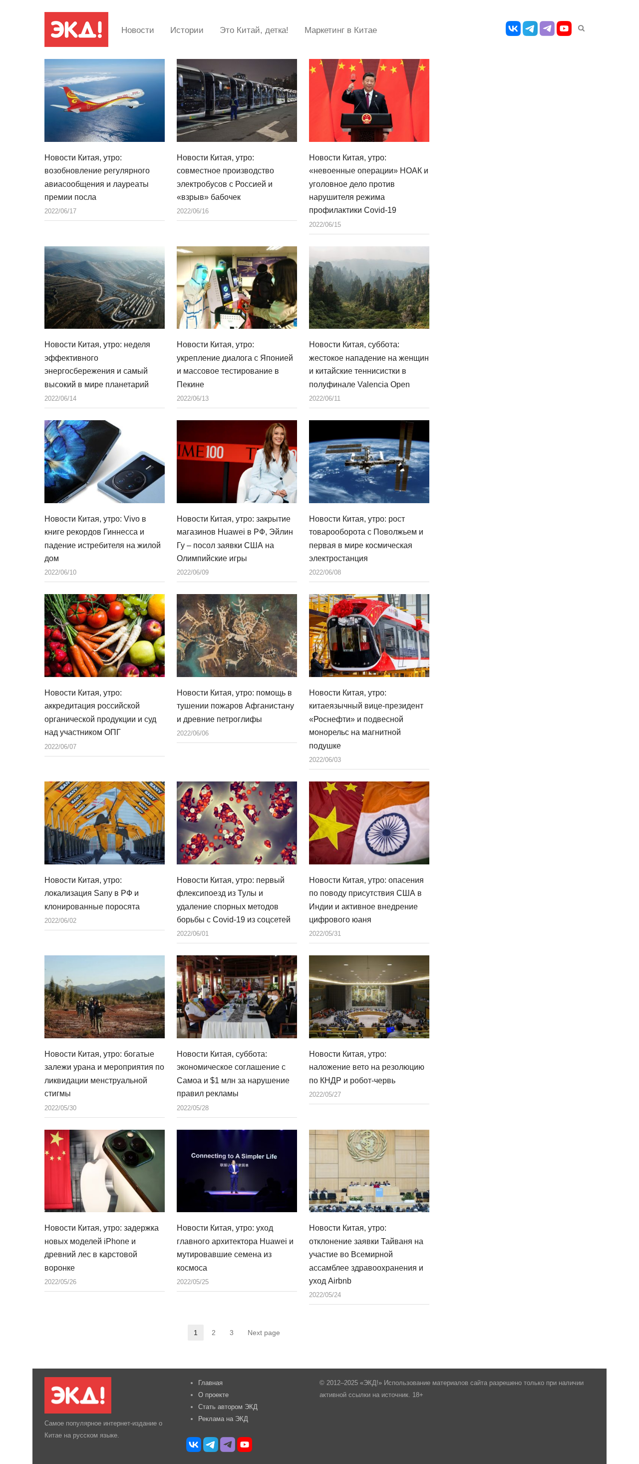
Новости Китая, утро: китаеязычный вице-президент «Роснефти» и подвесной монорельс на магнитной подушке (366, 719)
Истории (187, 30)
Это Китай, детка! (254, 30)
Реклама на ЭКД (223, 1419)
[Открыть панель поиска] (579, 26)
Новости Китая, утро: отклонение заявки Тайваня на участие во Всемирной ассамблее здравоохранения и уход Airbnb (366, 1254)
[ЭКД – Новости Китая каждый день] (76, 29)
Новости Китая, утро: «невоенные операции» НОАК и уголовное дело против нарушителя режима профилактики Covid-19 (368, 184)
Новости (137, 30)
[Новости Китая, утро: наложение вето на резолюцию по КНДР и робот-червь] (369, 996)
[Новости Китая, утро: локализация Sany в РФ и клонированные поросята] (104, 822)
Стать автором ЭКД (228, 1407)
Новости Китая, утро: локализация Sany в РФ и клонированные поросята (92, 893)
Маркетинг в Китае (341, 30)
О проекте (213, 1395)
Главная (210, 1383)
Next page (264, 1333)
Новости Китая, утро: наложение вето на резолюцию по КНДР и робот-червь (366, 1067)
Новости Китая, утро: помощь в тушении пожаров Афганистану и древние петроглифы (235, 706)
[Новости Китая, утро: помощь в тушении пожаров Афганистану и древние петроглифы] (237, 635)
